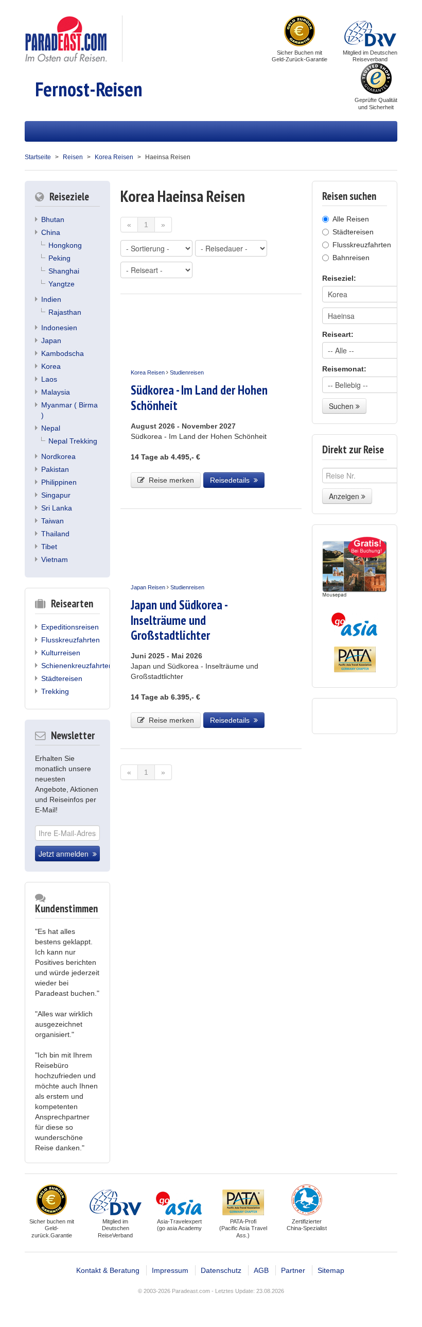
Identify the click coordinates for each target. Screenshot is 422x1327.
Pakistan (55, 469)
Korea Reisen (114, 157)
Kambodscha (62, 353)
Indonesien (59, 328)
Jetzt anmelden (66, 853)
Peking (59, 258)
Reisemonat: (344, 369)
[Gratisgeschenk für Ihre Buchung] (354, 567)
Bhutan (52, 219)
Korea (51, 366)
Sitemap (331, 1270)
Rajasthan (64, 312)
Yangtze (61, 284)
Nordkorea (58, 456)
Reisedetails (232, 480)
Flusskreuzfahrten (70, 640)
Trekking (55, 691)
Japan (51, 340)
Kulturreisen (60, 653)
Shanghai (63, 271)
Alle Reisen (350, 219)
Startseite (38, 157)
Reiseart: (338, 334)
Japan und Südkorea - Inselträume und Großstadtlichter (179, 620)
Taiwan (52, 521)
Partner (293, 1270)
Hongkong (65, 245)
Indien (51, 299)
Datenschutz (221, 1270)
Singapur (56, 495)
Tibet (49, 546)
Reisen (73, 157)
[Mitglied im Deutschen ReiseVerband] (370, 32)
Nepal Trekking (72, 441)
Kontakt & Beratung (107, 1270)
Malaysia (55, 392)
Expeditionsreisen (70, 627)
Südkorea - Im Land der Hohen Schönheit (199, 397)
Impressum (170, 1270)
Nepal (50, 428)
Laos (49, 379)
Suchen (342, 406)
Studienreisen (187, 372)
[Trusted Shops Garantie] (376, 79)
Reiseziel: (339, 278)
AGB (261, 1270)
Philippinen (59, 482)
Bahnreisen (351, 257)
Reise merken (169, 480)
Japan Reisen (148, 587)
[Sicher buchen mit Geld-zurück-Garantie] (299, 32)
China (50, 232)
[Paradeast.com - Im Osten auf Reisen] (66, 38)
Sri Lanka (56, 508)
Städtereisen (61, 678)
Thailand (55, 534)
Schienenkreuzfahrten (77, 665)
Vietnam (54, 559)
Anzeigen (345, 496)
